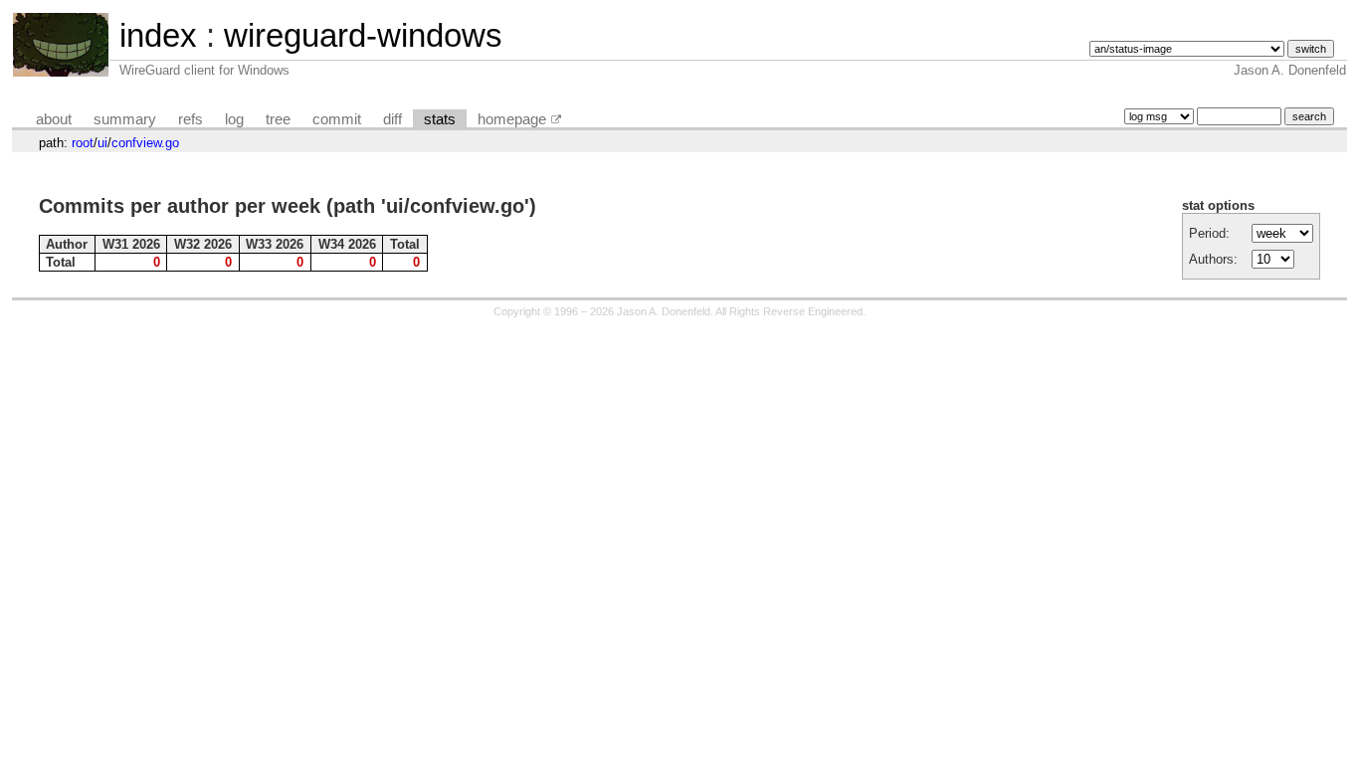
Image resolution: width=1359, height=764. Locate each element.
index (158, 35)
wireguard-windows (363, 35)
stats (440, 119)
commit (336, 119)
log (234, 119)
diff (392, 119)
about (54, 119)
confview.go (145, 142)
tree (278, 119)
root (83, 142)
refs (190, 119)
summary (125, 119)
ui (102, 142)
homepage (512, 119)
